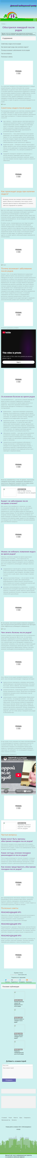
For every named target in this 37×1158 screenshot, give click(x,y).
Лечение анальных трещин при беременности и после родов (19, 1004)
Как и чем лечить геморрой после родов (27, 492)
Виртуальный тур (6, 1120)
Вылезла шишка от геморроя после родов (19, 1020)
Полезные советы (7, 56)
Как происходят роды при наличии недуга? (14, 47)
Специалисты (27, 1117)
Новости (16, 1117)
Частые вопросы (6, 53)
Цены (20, 1117)
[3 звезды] (14, 974)
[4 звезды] (15, 974)
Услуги (10, 1117)
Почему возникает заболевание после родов (15, 50)
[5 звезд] (17, 974)
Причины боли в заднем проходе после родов (24, 826)
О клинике (4, 1117)
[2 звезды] (12, 974)
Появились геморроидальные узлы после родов (19, 1052)
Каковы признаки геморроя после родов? (18, 1036)
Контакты (14, 1120)
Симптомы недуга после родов (11, 43)
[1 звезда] (11, 974)
